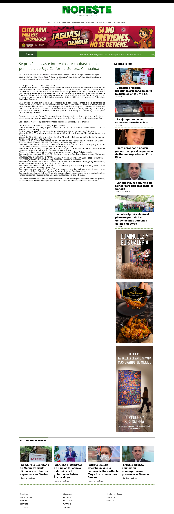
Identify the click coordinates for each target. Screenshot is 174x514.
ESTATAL (57, 22)
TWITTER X (67, 504)
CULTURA (116, 22)
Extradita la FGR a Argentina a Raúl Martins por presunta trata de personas (98, 54)
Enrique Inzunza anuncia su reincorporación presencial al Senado (134, 185)
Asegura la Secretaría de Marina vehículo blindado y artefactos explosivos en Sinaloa (34, 469)
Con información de (123, 191)
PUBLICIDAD (24, 507)
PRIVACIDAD (111, 501)
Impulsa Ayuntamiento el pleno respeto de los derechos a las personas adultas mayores (132, 219)
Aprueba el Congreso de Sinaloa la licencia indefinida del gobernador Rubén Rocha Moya (68, 471)
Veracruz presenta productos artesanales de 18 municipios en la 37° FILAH (133, 90)
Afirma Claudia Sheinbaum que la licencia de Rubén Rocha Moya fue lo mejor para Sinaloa (103, 471)
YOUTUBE (66, 507)
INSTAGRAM (67, 501)
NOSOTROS (24, 501)
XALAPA (99, 22)
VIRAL (123, 22)
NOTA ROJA (89, 22)
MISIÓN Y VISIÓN (26, 497)
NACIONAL (66, 22)
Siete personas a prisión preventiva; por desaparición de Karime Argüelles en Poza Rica (134, 152)
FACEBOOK (67, 497)
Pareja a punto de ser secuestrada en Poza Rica (132, 121)
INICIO (49, 22)
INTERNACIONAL (77, 22)
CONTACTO (24, 504)
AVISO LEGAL (111, 497)
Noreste (119, 96)
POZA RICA (107, 22)
